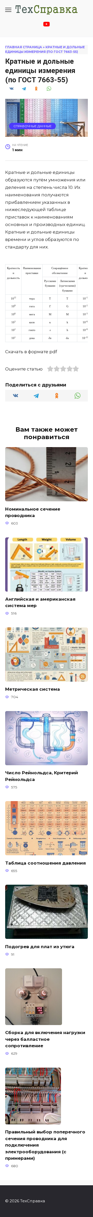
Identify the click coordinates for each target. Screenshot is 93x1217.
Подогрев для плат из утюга (39, 946)
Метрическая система (32, 689)
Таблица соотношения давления (45, 862)
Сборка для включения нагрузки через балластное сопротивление (45, 1039)
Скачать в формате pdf (31, 351)
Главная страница (23, 47)
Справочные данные (32, 126)
